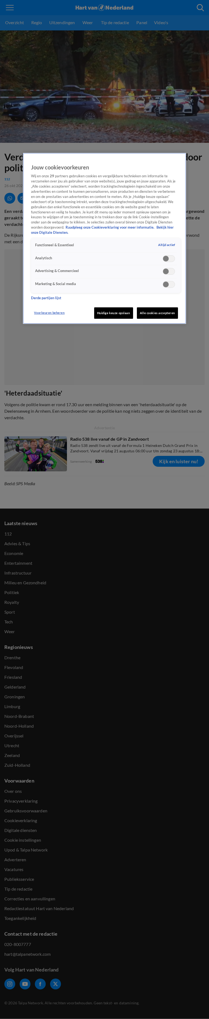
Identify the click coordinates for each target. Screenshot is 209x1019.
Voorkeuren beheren (49, 312)
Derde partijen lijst (46, 298)
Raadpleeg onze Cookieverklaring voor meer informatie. (110, 227)
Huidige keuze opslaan (113, 313)
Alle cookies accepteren (157, 313)
